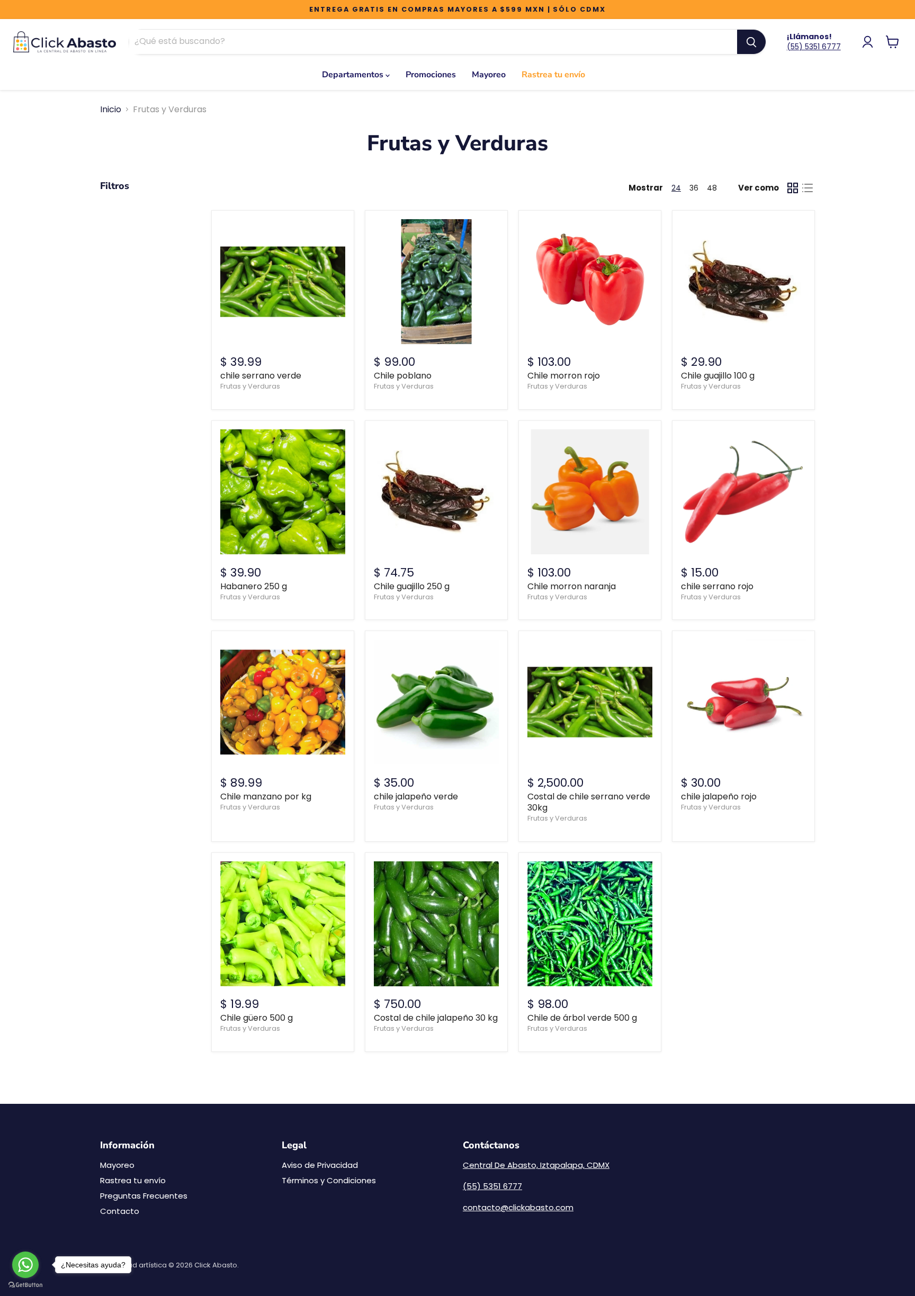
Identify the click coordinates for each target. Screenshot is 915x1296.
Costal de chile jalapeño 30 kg (436, 1018)
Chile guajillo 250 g (412, 586)
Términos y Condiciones (329, 1180)
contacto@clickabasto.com (518, 1207)
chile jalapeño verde (416, 796)
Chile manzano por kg (265, 796)
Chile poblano (403, 376)
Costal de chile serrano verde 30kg (588, 802)
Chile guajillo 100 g (718, 376)
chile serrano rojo (717, 586)
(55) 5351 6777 (814, 46)
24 (676, 188)
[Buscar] (751, 42)
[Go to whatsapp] (25, 1265)
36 (693, 188)
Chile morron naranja (571, 586)
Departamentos (353, 74)
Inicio (110, 109)
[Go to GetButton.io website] (25, 1285)
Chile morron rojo (563, 376)
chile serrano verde (260, 376)
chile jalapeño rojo (719, 796)
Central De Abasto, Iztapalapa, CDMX (536, 1165)
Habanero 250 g (253, 586)
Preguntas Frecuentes (143, 1195)
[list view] (807, 188)
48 (712, 188)
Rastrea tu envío (553, 74)
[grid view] (792, 188)
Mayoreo (489, 74)
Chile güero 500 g (256, 1018)
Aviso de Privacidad (320, 1165)
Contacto (119, 1211)
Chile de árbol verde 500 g (582, 1018)
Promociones (431, 74)
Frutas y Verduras (250, 386)
